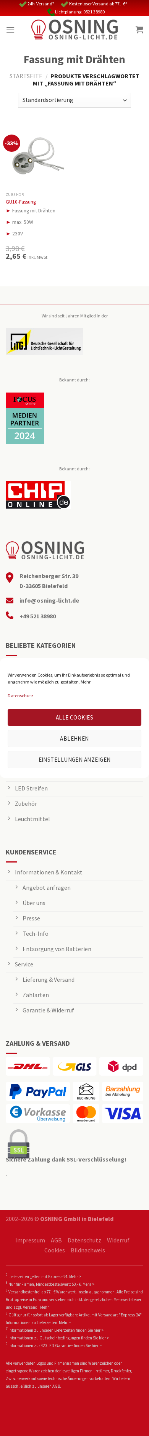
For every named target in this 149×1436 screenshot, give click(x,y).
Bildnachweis (88, 1250)
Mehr (44, 1307)
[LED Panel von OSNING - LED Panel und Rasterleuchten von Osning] (74, 29)
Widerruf (118, 1240)
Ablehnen (74, 738)
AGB (56, 1240)
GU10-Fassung (21, 202)
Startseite (26, 76)
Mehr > (75, 1276)
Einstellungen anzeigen (75, 759)
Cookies (54, 1250)
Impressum (30, 1240)
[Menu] (10, 29)
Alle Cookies (74, 717)
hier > (99, 1330)
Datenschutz (20, 695)
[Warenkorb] (139, 29)
